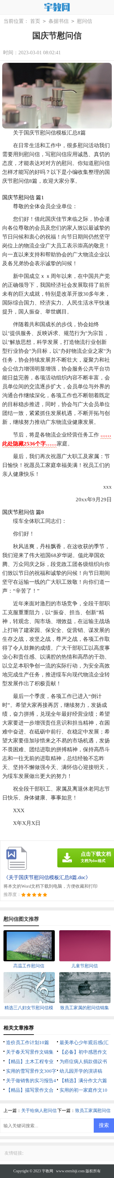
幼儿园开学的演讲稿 (81, 1071)
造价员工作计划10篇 (27, 1042)
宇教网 (47, 1171)
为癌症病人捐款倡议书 (83, 1061)
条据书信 (58, 21)
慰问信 (84, 21)
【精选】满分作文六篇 (83, 1080)
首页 (35, 21)
